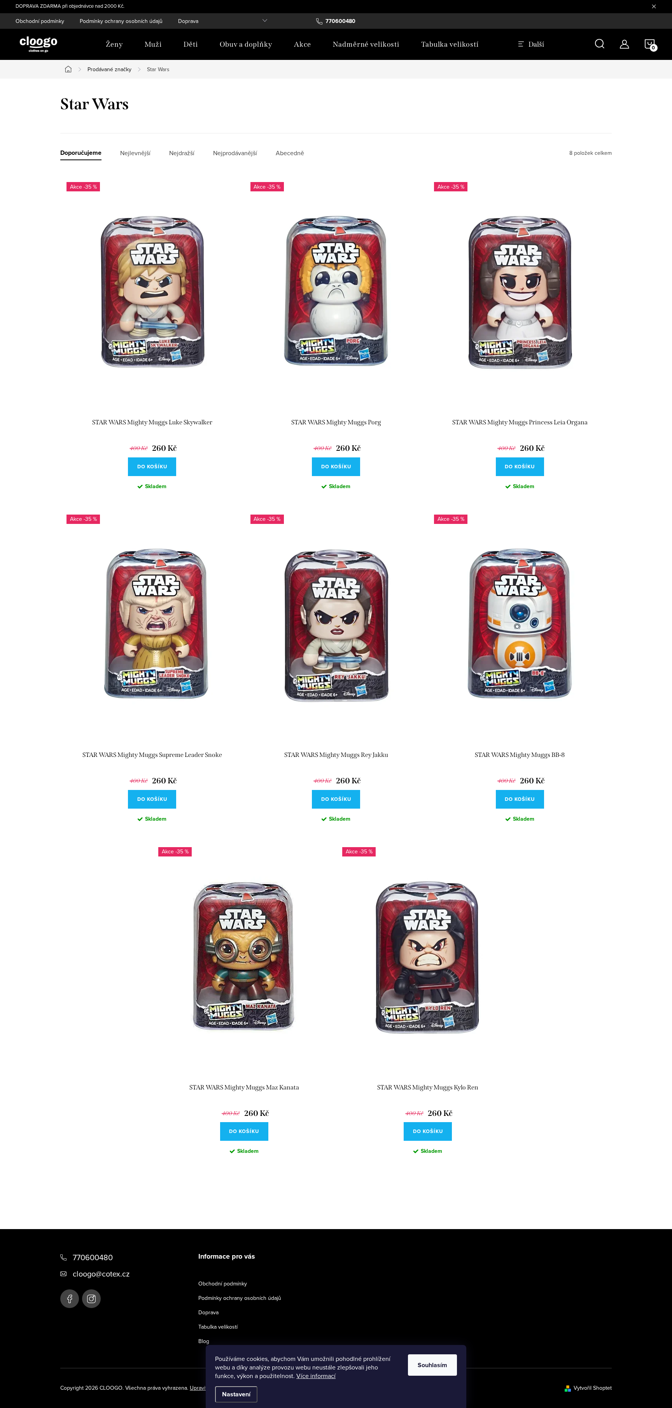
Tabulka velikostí (218, 1327)
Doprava (188, 21)
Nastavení (236, 1394)
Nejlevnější (135, 153)
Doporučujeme (81, 153)
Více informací (316, 1375)
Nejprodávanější (235, 153)
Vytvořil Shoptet (593, 1388)
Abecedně (290, 153)
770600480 (93, 1257)
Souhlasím (432, 1365)
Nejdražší (181, 153)
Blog (203, 1341)
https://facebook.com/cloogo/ (69, 1298)
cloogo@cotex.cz (101, 1273)
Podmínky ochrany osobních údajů (121, 21)
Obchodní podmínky (40, 21)
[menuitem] (114, 44)
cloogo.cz (91, 1298)
